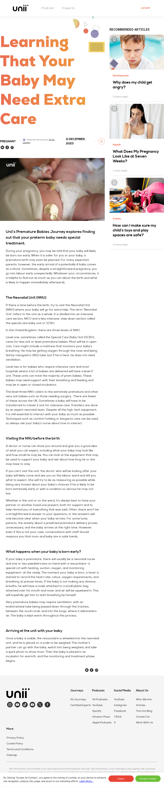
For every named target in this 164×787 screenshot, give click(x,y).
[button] (145, 8)
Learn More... (86, 781)
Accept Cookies (148, 778)
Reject (121, 778)
